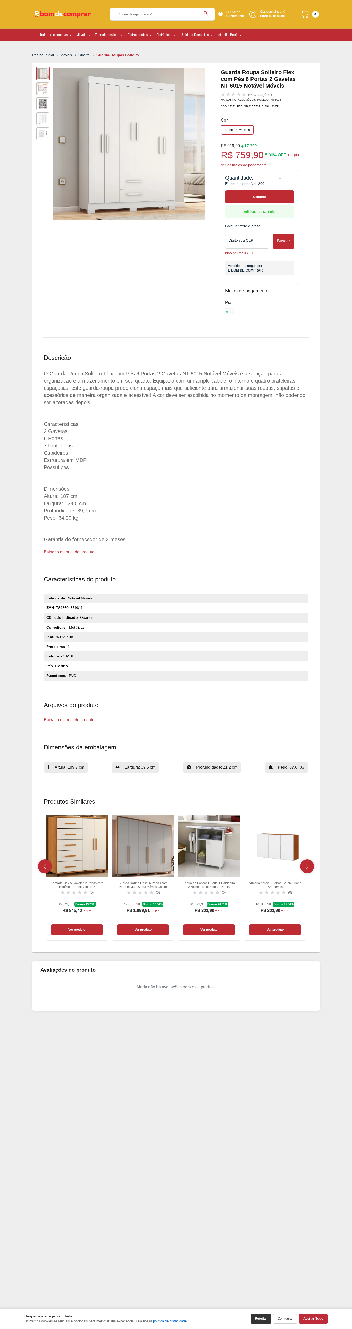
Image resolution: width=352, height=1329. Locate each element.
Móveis (66, 55)
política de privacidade (170, 1321)
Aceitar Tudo (313, 1318)
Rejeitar (261, 1318)
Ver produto (76, 930)
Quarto (84, 55)
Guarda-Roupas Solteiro (117, 55)
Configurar (285, 1318)
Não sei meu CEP (239, 253)
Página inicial (43, 55)
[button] (45, 866)
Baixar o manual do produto (69, 552)
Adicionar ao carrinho (259, 212)
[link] (77, 877)
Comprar (259, 197)
